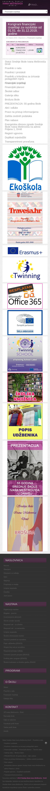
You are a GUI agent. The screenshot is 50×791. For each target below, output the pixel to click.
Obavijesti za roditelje (11, 573)
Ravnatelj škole (9, 716)
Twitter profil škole (10, 727)
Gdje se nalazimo (10, 720)
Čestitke (6, 592)
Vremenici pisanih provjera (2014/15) (16, 655)
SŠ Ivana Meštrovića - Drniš (14, 712)
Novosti (6, 566)
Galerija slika (8, 698)
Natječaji (7, 581)
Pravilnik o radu (9, 691)
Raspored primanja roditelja (13, 651)
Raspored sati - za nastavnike (14, 628)
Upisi (5, 577)
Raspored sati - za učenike (13, 624)
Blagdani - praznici (10, 613)
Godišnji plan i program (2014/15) (15, 658)
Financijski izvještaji (34, 38)
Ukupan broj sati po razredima (14, 647)
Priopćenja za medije (11, 584)
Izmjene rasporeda (10, 588)
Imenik (6, 731)
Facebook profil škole (11, 724)
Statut (6, 687)
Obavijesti (7, 569)
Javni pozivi (8, 596)
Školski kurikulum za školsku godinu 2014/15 (19, 662)
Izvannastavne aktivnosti (12, 617)
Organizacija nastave (11, 609)
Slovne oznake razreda (12, 621)
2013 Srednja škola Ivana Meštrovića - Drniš (32, 778)
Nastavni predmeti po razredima (15, 640)
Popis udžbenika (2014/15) (13, 643)
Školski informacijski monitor (14, 636)
